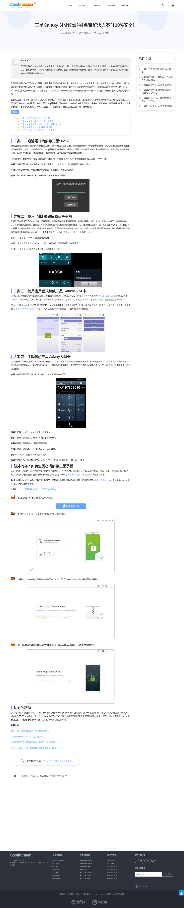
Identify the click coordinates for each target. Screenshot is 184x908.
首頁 (70, 5)
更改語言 (142, 886)
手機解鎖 (86, 33)
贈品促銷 (55, 875)
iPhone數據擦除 (85, 878)
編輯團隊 (67, 33)
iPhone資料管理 (85, 872)
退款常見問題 (112, 872)
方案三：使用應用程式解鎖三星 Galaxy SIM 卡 (41, 123)
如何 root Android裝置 (23, 308)
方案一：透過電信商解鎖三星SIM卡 (36, 117)
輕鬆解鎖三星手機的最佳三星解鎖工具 (156, 85)
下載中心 (55, 869)
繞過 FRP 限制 (100, 480)
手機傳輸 (83, 869)
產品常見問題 (112, 866)
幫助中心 (110, 860)
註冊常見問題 (112, 878)
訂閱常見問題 (112, 875)
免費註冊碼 (56, 878)
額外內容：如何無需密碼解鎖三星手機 (38, 129)
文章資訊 (55, 872)
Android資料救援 (86, 863)
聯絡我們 (55, 863)
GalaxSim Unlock (109, 295)
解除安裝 (86, 894)
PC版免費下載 (72, 505)
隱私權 (70, 894)
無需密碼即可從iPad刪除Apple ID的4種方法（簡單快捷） (157, 78)
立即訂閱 (167, 874)
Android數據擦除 (86, 866)
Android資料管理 (86, 860)
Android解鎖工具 (75, 474)
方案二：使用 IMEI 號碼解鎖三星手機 (37, 120)
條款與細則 (62, 894)
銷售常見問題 (112, 869)
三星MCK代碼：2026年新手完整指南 (27, 736)
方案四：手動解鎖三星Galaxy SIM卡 (37, 126)
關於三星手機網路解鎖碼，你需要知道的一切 (31, 731)
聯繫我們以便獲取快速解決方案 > (58, 761)
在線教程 (110, 863)
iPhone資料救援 (85, 875)
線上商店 (55, 866)
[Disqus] (72, 819)
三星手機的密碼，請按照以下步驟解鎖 (40, 489)
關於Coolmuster (58, 860)
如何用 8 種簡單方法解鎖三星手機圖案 (157, 106)
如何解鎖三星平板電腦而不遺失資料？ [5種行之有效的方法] (156, 91)
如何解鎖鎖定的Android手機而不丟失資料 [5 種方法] (156, 99)
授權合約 (78, 894)
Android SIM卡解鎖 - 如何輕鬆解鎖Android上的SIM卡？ (36, 747)
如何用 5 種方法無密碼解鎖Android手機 (156, 70)
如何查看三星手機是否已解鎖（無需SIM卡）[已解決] (34, 742)
